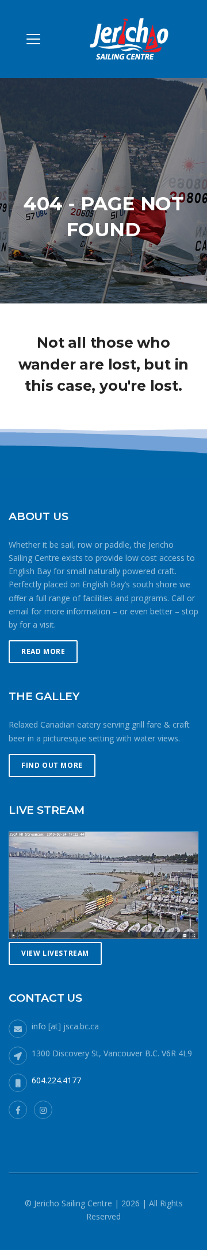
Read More (43, 651)
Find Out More (52, 765)
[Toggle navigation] (33, 39)
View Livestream (55, 953)
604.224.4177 (56, 1080)
